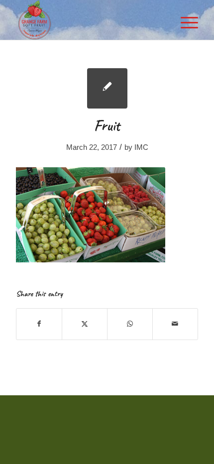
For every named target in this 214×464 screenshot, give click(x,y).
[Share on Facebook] (39, 324)
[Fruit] (107, 88)
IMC (141, 147)
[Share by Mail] (175, 324)
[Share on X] (84, 324)
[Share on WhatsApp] (129, 324)
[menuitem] (184, 20)
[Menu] (184, 20)
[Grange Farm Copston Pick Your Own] (88, 20)
